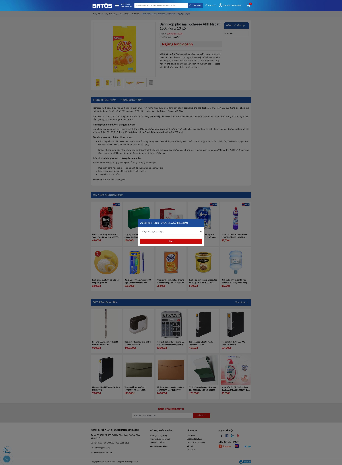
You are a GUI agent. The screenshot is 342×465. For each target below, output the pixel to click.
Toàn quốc (211, 5)
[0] (247, 5)
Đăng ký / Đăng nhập (232, 5)
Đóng (171, 241)
